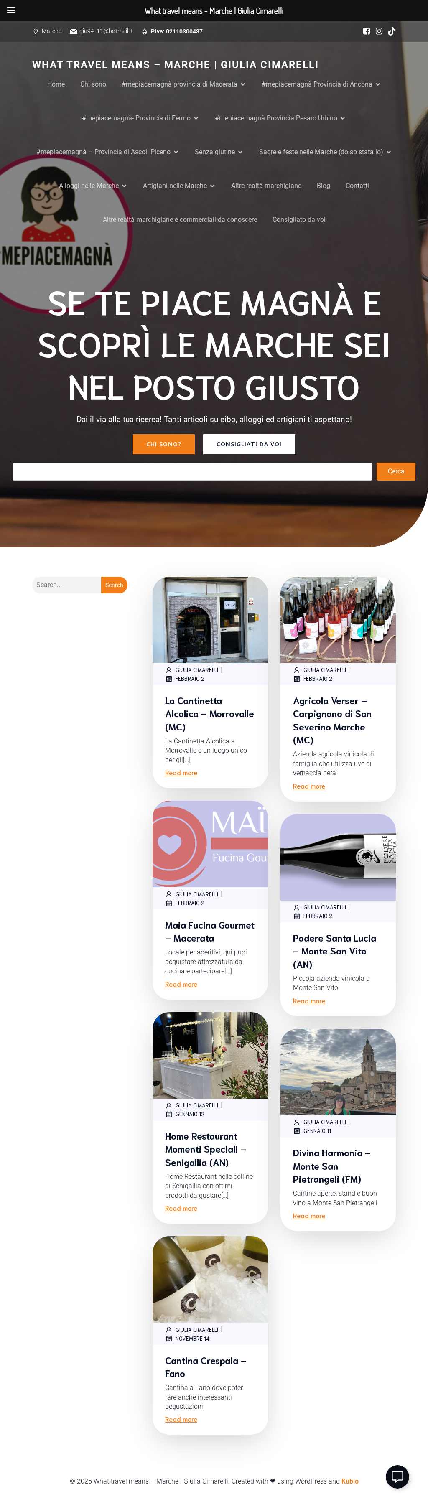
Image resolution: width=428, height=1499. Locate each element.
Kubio (350, 1481)
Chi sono (93, 84)
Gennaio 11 (317, 1130)
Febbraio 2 (190, 678)
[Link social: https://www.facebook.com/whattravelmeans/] (364, 31)
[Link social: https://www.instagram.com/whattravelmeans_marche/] (377, 31)
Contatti (357, 186)
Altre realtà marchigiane (266, 186)
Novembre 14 (192, 1338)
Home (56, 84)
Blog (323, 186)
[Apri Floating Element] (397, 1477)
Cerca (396, 471)
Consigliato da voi (299, 220)
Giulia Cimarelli (197, 669)
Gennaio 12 (190, 1113)
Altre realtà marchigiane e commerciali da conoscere (180, 220)
